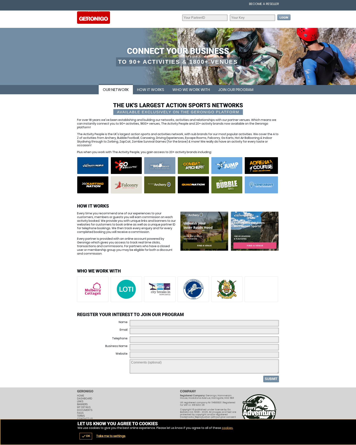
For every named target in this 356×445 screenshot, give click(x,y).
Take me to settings (110, 436)
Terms (81, 415)
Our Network (116, 89)
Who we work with (191, 89)
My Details (84, 407)
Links (80, 401)
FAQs (80, 413)
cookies (227, 428)
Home (80, 395)
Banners (82, 404)
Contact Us (85, 418)
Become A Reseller (264, 4)
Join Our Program (235, 89)
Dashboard (84, 398)
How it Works (150, 89)
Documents (85, 410)
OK (85, 436)
